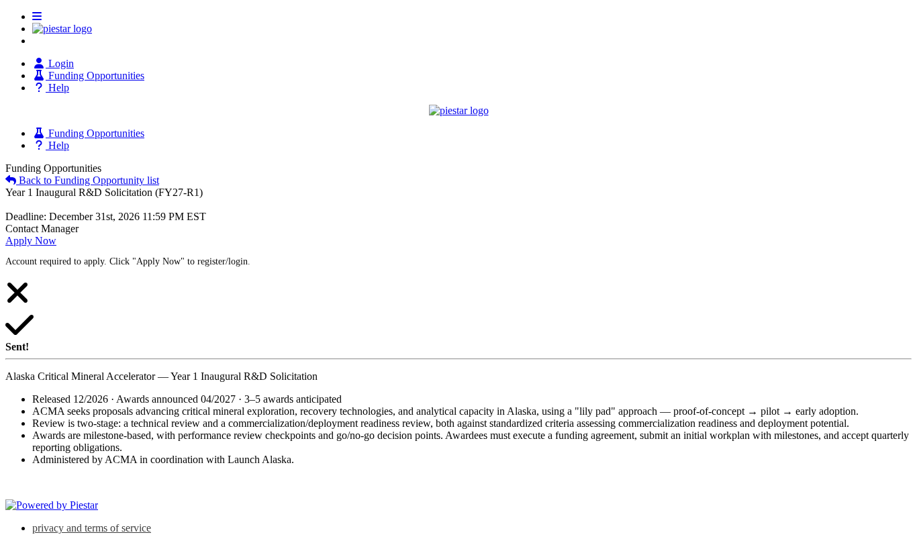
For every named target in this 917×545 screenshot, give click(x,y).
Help (57, 87)
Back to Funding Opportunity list (87, 180)
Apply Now (30, 240)
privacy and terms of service (91, 528)
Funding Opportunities (95, 75)
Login (60, 63)
